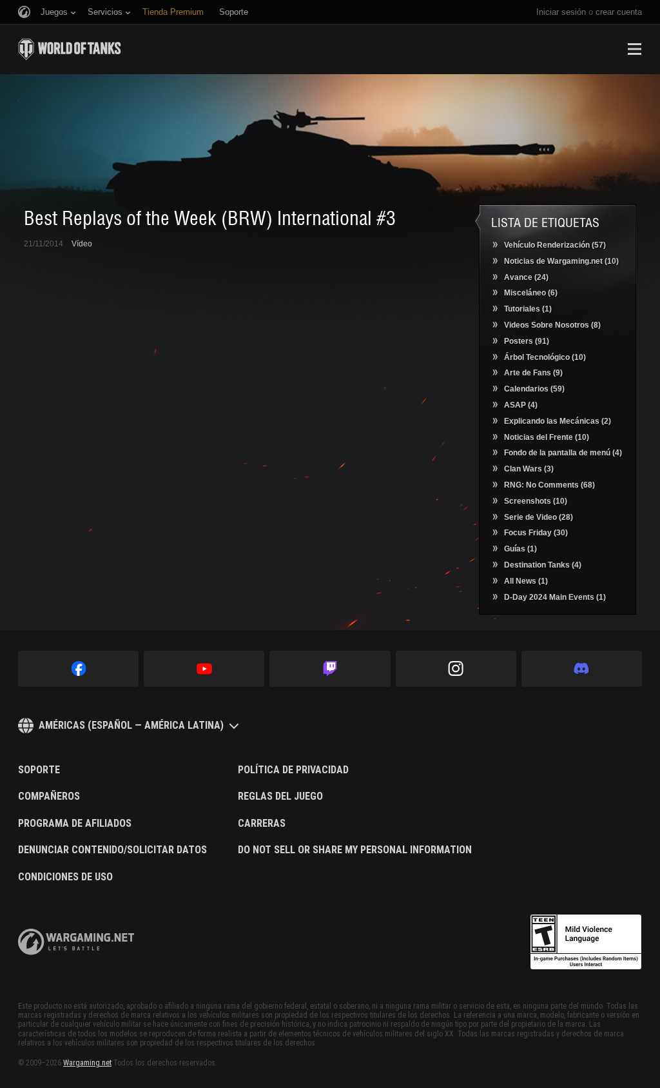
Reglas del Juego (280, 796)
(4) (521, 405)
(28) (538, 517)
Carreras (262, 823)
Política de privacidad (293, 770)
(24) (526, 277)
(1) (528, 308)
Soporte (39, 770)
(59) (534, 388)
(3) (529, 468)
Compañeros (49, 796)
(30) (536, 532)
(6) (531, 292)
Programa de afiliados (74, 823)
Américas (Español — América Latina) (131, 725)
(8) (552, 325)
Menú (634, 49)
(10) (561, 261)
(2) (557, 421)
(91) (526, 341)
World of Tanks (69, 49)
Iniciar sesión (561, 12)
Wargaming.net (87, 1062)
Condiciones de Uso (65, 877)
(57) (555, 245)
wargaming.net (76, 941)
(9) (533, 372)
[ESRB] (586, 942)
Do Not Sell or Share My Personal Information (355, 850)
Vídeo (82, 243)
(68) (549, 485)
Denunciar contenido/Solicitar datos (112, 850)
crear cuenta (619, 12)
